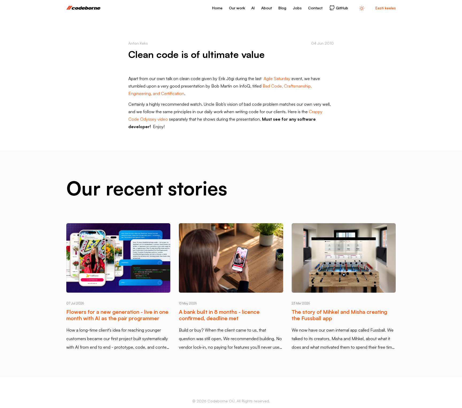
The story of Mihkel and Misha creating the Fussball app (339, 314)
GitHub (342, 8)
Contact (315, 8)
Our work (237, 8)
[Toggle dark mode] (362, 8)
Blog (282, 8)
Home (217, 8)
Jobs (297, 8)
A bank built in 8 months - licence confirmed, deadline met (219, 314)
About (266, 8)
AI (253, 8)
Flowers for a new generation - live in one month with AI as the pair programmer (117, 314)
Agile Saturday (277, 78)
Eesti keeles (385, 8)
